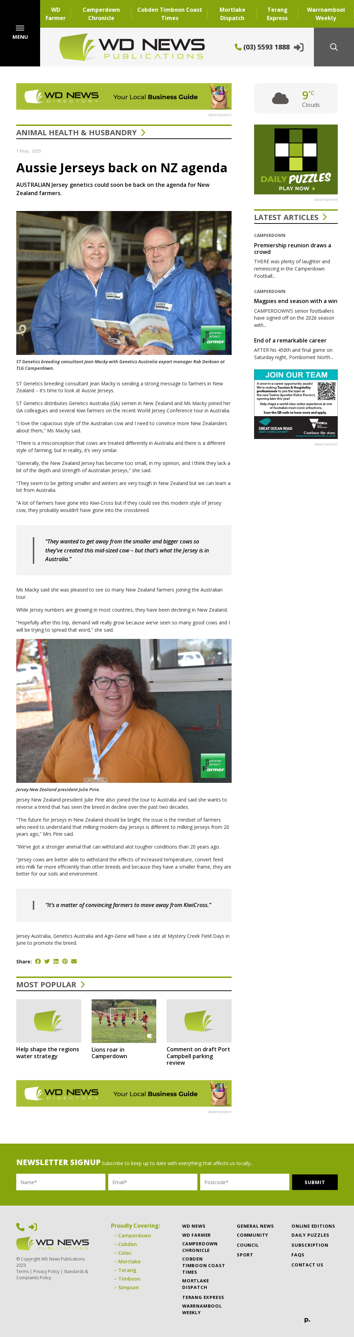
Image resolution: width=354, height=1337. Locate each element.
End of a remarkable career (290, 340)
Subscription (309, 1245)
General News (255, 1226)
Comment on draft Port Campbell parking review (198, 1055)
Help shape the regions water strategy (47, 1052)
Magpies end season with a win (295, 301)
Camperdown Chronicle (101, 14)
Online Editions (313, 1226)
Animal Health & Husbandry (76, 132)
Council (248, 1245)
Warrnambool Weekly (326, 14)
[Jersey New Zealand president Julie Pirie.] (124, 710)
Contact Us (307, 1265)
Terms (22, 1271)
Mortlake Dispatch (232, 14)
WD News (194, 1226)
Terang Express (277, 14)
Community (252, 1235)
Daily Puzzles (310, 1235)
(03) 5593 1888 (266, 47)
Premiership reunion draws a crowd (292, 248)
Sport (245, 1255)
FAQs (298, 1255)
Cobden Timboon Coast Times (169, 14)
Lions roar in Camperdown (109, 1053)
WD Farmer (56, 14)
